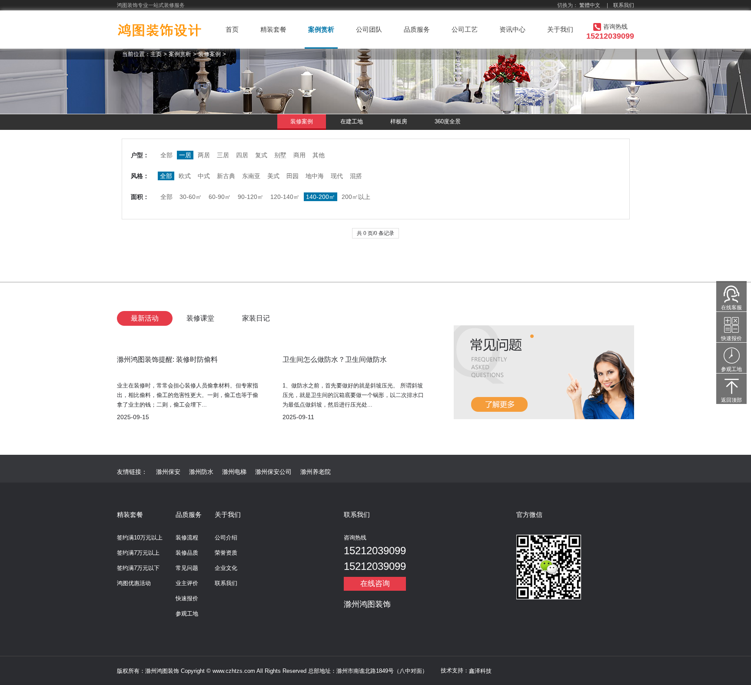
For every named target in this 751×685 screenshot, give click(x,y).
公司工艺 (465, 29)
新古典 (226, 175)
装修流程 (187, 537)
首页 (232, 29)
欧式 (185, 175)
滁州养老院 (315, 471)
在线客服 (731, 307)
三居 (223, 155)
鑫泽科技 (480, 671)
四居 (242, 155)
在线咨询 (375, 583)
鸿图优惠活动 (134, 583)
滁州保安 (168, 471)
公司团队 (369, 29)
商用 (299, 155)
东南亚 (251, 175)
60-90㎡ (220, 196)
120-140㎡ (284, 196)
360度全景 (448, 121)
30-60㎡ (190, 196)
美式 (273, 175)
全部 (166, 155)
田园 (292, 175)
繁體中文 (589, 5)
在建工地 (351, 121)
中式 (204, 175)
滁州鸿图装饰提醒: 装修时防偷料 (167, 359)
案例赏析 (321, 29)
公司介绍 (226, 537)
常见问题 (187, 568)
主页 (156, 54)
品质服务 (417, 29)
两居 (204, 155)
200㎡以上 (356, 196)
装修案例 (209, 54)
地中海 (315, 175)
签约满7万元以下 (138, 568)
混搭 (356, 175)
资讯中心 (512, 29)
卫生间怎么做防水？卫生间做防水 (334, 359)
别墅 (280, 155)
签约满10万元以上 (140, 537)
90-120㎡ (250, 196)
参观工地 (187, 613)
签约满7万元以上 (138, 552)
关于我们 (560, 29)
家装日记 (256, 318)
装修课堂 (200, 318)
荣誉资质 (226, 552)
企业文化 (226, 568)
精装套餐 (273, 29)
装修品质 (187, 552)
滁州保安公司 (273, 471)
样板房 (398, 121)
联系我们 (623, 5)
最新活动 (145, 318)
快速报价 (187, 598)
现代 (337, 175)
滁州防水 (201, 471)
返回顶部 (731, 400)
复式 (261, 155)
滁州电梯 (234, 471)
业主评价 (187, 583)
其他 (318, 155)
